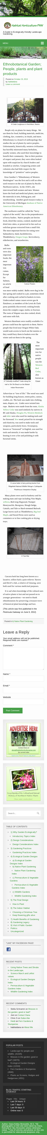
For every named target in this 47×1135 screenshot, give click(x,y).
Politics (14, 928)
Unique (22, 1099)
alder (9, 416)
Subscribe (25, 1018)
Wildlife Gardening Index (26, 896)
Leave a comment (13, 84)
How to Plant (18, 904)
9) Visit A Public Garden (21, 925)
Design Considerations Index (25, 844)
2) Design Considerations (22, 840)
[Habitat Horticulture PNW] (23, 29)
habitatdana (12, 82)
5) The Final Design (19, 900)
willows (6, 502)
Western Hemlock (35, 413)
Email (6, 686)
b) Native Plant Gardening (22, 621)
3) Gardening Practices (21, 848)
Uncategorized (17, 931)
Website (7, 697)
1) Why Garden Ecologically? (24, 832)
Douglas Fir (21, 413)
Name (6, 674)
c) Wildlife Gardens (21, 892)
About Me (28, 1027)
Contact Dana (24, 1015)
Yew (16, 419)
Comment (8, 645)
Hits (16, 1099)
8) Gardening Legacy (20, 922)
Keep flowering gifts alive (24, 915)
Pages (9, 1099)
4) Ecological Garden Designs (24, 856)
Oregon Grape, (22, 237)
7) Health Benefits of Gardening (25, 919)
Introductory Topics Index (24, 836)
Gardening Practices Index (25, 852)
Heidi (13, 1021)
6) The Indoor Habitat (20, 908)
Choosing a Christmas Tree (25, 912)
